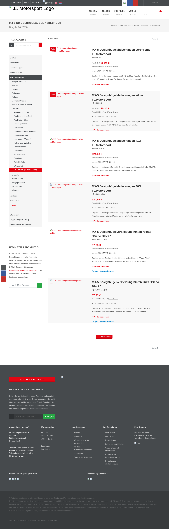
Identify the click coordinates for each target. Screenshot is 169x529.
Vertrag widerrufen (32, 379)
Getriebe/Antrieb (19, 101)
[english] (56, 3)
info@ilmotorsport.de (24, 450)
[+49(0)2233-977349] (140, 3)
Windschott (18, 166)
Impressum (33, 270)
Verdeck (13, 196)
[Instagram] (124, 3)
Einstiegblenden (20, 124)
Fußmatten (18, 128)
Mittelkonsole (19, 154)
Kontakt (77, 432)
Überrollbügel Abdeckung (150, 25)
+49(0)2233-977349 (25, 448)
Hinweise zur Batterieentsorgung (113, 455)
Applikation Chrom (21, 112)
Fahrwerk (16, 93)
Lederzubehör (20, 147)
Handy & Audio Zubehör (22, 105)
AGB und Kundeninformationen (83, 448)
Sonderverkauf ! (16, 72)
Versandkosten (113, 66)
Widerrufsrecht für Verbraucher (81, 441)
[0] (159, 12)
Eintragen (49, 417)
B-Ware (13, 58)
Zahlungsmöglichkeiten (115, 444)
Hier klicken (45, 449)
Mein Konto (110, 432)
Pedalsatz (18, 158)
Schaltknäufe (19, 162)
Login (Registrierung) (19, 220)
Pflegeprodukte (18, 182)
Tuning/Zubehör (17, 77)
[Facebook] (130, 3)
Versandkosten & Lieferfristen (112, 449)
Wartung (15, 190)
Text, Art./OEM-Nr (19, 40)
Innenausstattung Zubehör (25, 131)
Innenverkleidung (21, 135)
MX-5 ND (145, 12)
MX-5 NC (132, 12)
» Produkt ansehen (100, 84)
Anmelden (154, 3)
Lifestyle (15, 175)
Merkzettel (109, 436)
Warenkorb (15, 215)
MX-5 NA (93, 12)
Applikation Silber (21, 120)
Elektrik (15, 85)
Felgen (15, 97)
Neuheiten (14, 201)
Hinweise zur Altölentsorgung (111, 462)
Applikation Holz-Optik (23, 116)
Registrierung (110, 440)
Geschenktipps (16, 68)
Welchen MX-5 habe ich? (21, 225)
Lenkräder (18, 151)
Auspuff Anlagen (19, 82)
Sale (13, 206)
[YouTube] (135, 3)
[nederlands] (60, 3)
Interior (15, 108)
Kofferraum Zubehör (22, 143)
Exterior (15, 89)
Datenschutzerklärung (18, 270)
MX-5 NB (106, 12)
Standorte (78, 436)
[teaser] (39, 285)
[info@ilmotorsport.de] (146, 3)
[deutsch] (48, 3)
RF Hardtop (17, 186)
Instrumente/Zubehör (23, 139)
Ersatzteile (14, 63)
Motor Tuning (17, 179)
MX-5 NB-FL (119, 12)
